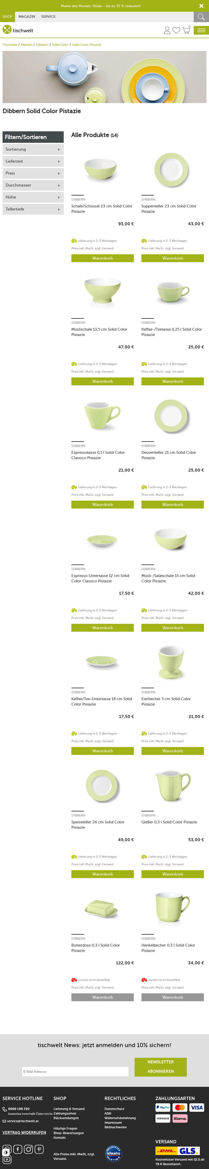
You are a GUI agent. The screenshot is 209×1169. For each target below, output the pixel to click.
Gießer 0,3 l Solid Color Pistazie (169, 822)
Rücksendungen (66, 1118)
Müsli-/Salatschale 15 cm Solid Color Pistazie (168, 578)
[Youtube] (7, 1162)
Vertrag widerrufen (24, 1133)
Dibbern (42, 45)
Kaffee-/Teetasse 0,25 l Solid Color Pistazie (171, 332)
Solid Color (60, 45)
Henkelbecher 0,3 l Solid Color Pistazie (168, 948)
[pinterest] (39, 1152)
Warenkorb (102, 258)
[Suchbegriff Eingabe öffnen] (201, 17)
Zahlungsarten (65, 1113)
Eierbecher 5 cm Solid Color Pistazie (166, 702)
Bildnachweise (115, 1127)
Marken (26, 45)
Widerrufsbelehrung (120, 1118)
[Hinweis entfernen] (201, 6)
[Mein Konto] (167, 31)
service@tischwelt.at (23, 1121)
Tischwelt (10, 45)
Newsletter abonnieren (161, 1067)
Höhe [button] (11, 197)
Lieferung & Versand (69, 1109)
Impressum (113, 1122)
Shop (7, 17)
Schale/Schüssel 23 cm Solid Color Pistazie (102, 209)
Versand (60, 1159)
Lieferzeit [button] (14, 161)
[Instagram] (28, 1152)
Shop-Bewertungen (69, 1133)
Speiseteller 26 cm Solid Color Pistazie (97, 825)
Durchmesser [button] (18, 185)
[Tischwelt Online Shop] (18, 29)
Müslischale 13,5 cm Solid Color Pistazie (99, 332)
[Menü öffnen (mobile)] (201, 30)
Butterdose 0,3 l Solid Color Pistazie (95, 948)
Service (48, 17)
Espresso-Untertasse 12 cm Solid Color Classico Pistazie (100, 578)
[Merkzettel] (176, 31)
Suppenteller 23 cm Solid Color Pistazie (169, 209)
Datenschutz (114, 1109)
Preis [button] (10, 173)
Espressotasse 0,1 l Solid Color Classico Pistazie (98, 455)
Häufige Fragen (65, 1128)
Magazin (27, 17)
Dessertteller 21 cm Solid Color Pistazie (168, 455)
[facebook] (17, 1152)
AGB (107, 1113)
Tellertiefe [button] (15, 209)
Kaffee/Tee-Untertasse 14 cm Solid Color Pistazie (101, 702)
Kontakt (60, 1137)
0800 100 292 (19, 1109)
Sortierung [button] (16, 149)
